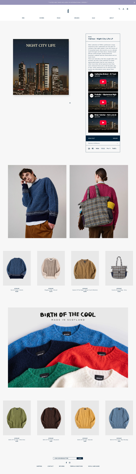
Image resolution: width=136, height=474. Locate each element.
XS (81, 284)
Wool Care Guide (93, 466)
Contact (50, 466)
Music (58, 18)
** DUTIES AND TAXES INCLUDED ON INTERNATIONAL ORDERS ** (68, 2)
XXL (24, 434)
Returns (61, 466)
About (112, 18)
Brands (76, 18)
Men (23, 18)
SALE (93, 18)
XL (21, 284)
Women (41, 18)
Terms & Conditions (76, 466)
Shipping (39, 466)
